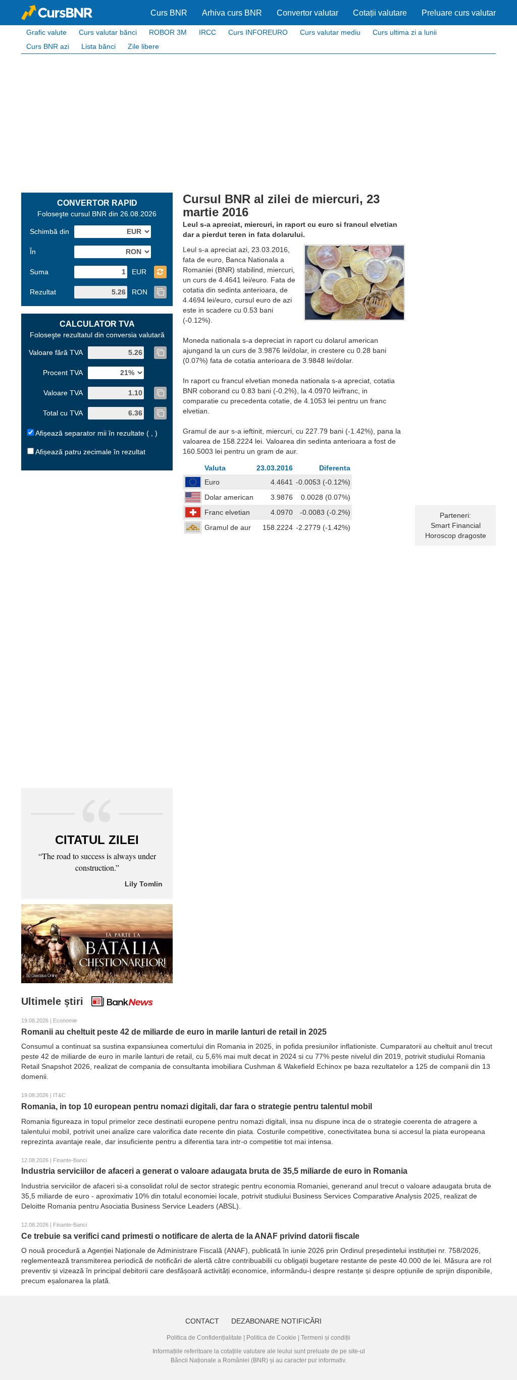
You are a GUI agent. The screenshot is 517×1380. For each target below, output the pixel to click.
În (33, 252)
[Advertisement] (258, 122)
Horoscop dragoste (455, 535)
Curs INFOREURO (258, 32)
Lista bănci (98, 46)
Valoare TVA (63, 393)
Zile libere (143, 46)
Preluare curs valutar (459, 13)
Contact (202, 1321)
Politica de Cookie (271, 1337)
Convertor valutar (307, 13)
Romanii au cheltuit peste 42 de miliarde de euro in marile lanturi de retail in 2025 (174, 1032)
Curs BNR (168, 13)
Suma (39, 272)
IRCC (207, 32)
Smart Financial (456, 525)
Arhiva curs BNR (232, 13)
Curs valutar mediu (330, 32)
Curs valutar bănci (108, 32)
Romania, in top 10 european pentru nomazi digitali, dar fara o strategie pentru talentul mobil (196, 1106)
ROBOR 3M (168, 32)
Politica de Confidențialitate (204, 1337)
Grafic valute (46, 32)
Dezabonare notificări (276, 1321)
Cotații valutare (380, 13)
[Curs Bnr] (56, 12)
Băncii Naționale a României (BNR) (219, 1360)
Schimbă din (49, 231)
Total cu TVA (63, 413)
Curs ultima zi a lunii (405, 32)
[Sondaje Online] (97, 943)
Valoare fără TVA (56, 352)
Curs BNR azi (47, 46)
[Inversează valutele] (160, 272)
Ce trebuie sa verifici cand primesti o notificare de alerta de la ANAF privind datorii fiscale (190, 1236)
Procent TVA (63, 373)
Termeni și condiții (325, 1337)
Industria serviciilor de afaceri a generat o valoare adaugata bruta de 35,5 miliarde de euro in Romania (214, 1171)
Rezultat (43, 292)
